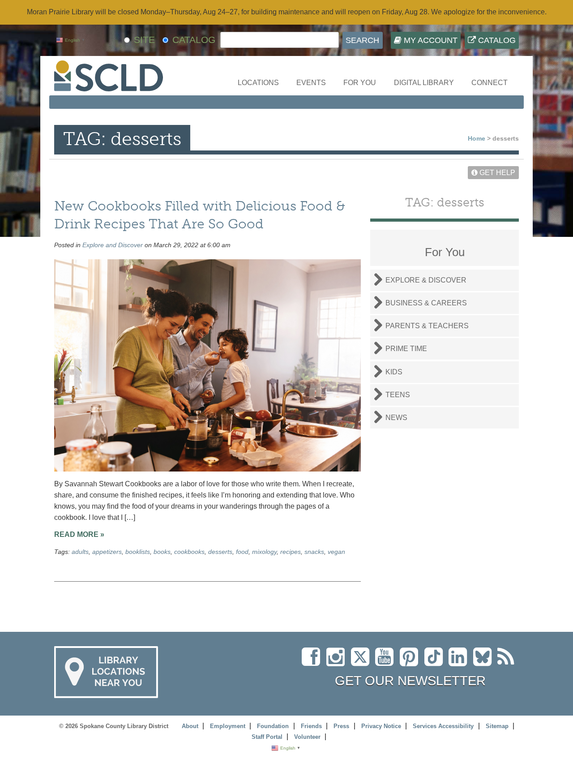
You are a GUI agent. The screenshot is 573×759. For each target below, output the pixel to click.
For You (359, 82)
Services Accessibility (443, 726)
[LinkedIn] (460, 662)
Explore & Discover (425, 280)
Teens (397, 395)
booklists (137, 551)
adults (80, 551)
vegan (336, 551)
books (162, 551)
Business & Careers (426, 303)
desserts (220, 551)
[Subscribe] (508, 662)
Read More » (79, 534)
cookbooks (189, 551)
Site (144, 39)
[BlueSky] (485, 662)
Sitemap (497, 726)
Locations (258, 82)
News (396, 417)
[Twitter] (363, 662)
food (242, 551)
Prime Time (406, 348)
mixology (264, 551)
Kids (393, 372)
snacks (314, 551)
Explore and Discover (112, 245)
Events (311, 82)
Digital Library (424, 82)
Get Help (496, 172)
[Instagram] (337, 662)
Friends (311, 726)
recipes (290, 551)
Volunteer (307, 736)
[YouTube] (386, 662)
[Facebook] (313, 662)
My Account (430, 40)
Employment (227, 726)
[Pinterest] (411, 662)
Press (341, 726)
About (190, 726)
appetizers (107, 551)
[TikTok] (436, 662)
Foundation (273, 726)
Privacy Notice (381, 726)
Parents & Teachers (427, 326)
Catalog (496, 40)
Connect (489, 82)
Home (476, 138)
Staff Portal (267, 736)
